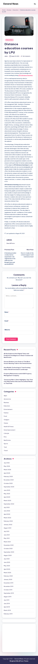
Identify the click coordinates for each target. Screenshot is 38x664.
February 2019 (8, 614)
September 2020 (9, 552)
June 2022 (7, 511)
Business (6, 402)
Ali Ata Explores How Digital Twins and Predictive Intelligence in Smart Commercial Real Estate (18, 355)
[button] (10, 243)
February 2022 (8, 521)
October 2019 (8, 590)
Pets (5, 437)
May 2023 (7, 493)
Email (7, 321)
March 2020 (7, 572)
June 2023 (7, 490)
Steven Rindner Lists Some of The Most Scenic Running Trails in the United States (18, 362)
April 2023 (7, 497)
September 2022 (9, 504)
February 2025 (8, 476)
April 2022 (7, 514)
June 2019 (7, 603)
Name (7, 312)
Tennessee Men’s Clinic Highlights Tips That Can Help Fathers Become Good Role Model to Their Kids (18, 381)
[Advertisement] (19, 638)
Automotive (7, 399)
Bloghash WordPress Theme (19, 661)
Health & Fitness (9, 426)
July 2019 (6, 600)
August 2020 (8, 555)
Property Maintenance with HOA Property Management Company (17, 374)
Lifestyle (6, 433)
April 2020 (7, 569)
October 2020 (8, 548)
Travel (6, 450)
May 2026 (7, 466)
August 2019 (7, 596)
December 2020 (9, 545)
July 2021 (6, 531)
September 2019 (9, 593)
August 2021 (7, 528)
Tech (5, 447)
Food (5, 416)
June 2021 (7, 535)
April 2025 (7, 473)
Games (6, 423)
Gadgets (6, 419)
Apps (5, 395)
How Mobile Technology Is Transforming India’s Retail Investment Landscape (17, 368)
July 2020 (7, 559)
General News (10, 3)
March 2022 (7, 518)
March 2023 (7, 500)
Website (7, 330)
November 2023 (9, 480)
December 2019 (8, 583)
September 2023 (9, 487)
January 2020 (8, 579)
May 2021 (7, 538)
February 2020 (8, 576)
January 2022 (8, 524)
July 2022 (7, 507)
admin (9, 240)
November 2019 (8, 586)
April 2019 (7, 607)
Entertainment (8, 409)
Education (9, 40)
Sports (6, 443)
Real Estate (7, 440)
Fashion (6, 413)
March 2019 (7, 610)
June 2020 (7, 562)
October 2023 (8, 483)
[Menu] (35, 3)
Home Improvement (9, 430)
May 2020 (7, 566)
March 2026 (7, 469)
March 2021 (7, 542)
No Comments (26, 56)
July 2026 (7, 463)
